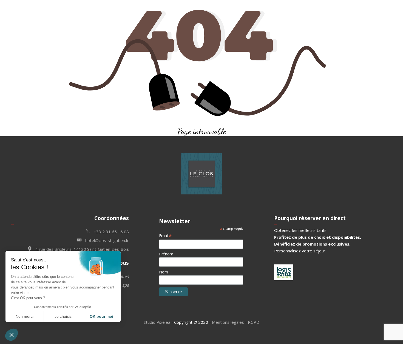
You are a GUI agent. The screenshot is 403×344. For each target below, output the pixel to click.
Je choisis (63, 316)
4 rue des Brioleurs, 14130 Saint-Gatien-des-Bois (81, 249)
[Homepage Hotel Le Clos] (201, 193)
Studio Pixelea (157, 322)
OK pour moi (101, 316)
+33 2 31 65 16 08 (111, 231)
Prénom (166, 253)
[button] (11, 334)
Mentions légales (228, 322)
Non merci (24, 316)
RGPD (253, 322)
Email (165, 235)
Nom (163, 272)
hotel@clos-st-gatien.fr (106, 240)
